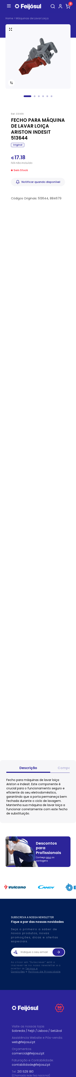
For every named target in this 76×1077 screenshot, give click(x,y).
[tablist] (38, 768)
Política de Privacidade (44, 971)
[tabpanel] (38, 796)
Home (9, 18)
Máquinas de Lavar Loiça (32, 18)
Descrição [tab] (28, 767)
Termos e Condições (24, 970)
